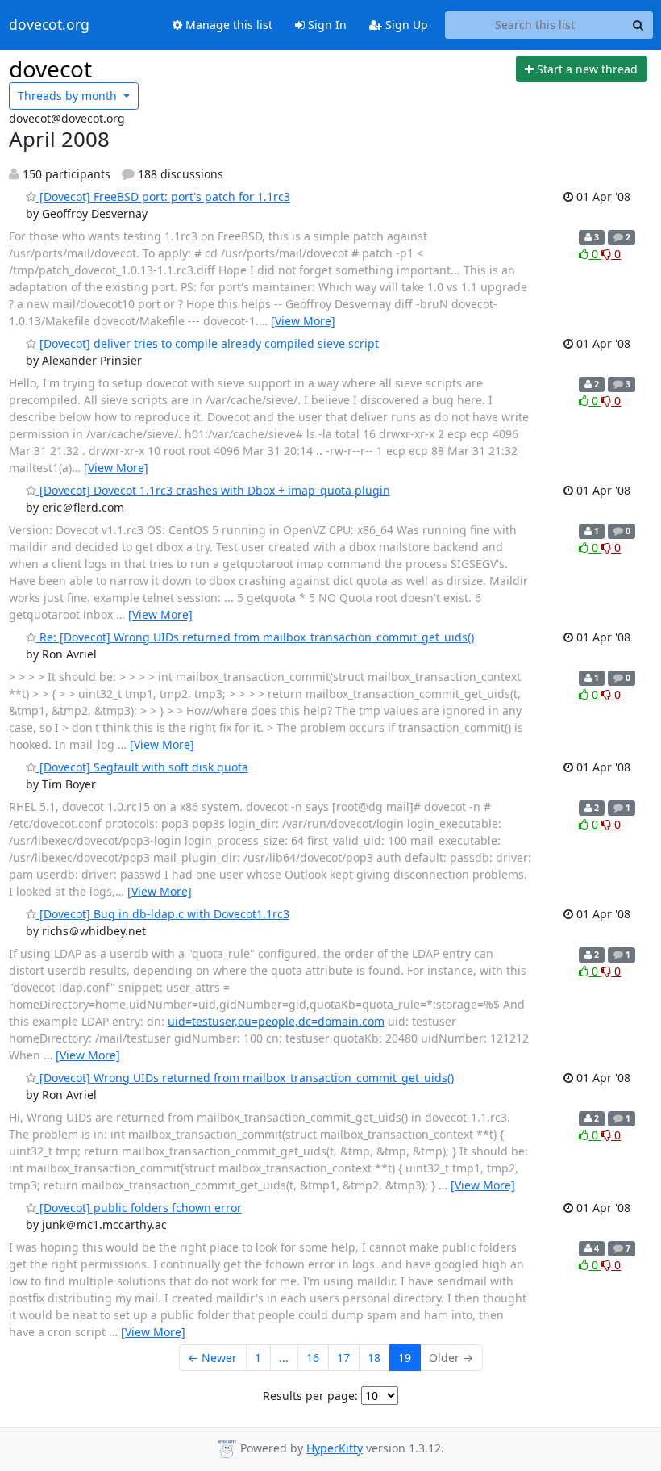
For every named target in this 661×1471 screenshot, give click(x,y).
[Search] (638, 25)
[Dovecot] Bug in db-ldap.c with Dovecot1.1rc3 (162, 913)
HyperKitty (334, 1448)
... (284, 1357)
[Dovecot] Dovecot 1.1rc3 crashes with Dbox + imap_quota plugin (213, 490)
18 (374, 1357)
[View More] (303, 320)
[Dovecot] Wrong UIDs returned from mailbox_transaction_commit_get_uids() (245, 1077)
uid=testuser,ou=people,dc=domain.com (276, 1021)
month (69, 95)
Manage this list (227, 24)
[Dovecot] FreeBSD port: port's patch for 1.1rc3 (163, 196)
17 (343, 1357)
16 (312, 1357)
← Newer (212, 1357)
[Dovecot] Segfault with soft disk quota (142, 767)
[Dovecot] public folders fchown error (139, 1207)
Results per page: (310, 1395)
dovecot (50, 68)
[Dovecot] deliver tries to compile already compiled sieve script (207, 343)
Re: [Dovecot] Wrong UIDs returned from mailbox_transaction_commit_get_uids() (255, 637)
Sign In (326, 24)
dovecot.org (49, 25)
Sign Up (405, 24)
